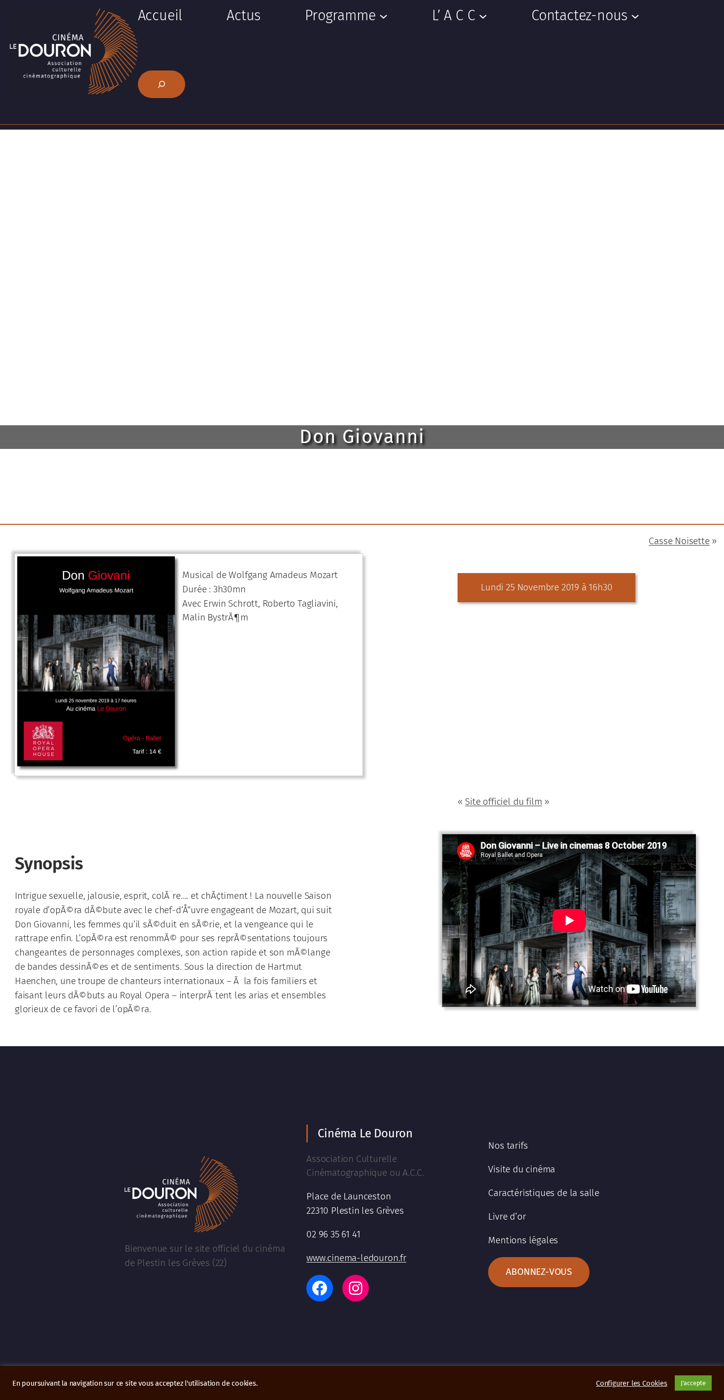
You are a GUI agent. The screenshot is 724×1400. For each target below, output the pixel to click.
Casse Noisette (679, 540)
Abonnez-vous (539, 1271)
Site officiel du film (503, 801)
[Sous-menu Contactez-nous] (635, 15)
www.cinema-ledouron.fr (356, 1257)
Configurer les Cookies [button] (631, 1383)
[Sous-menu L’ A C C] (483, 15)
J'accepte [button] (693, 1383)
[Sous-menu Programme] (383, 15)
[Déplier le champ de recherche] (161, 84)
